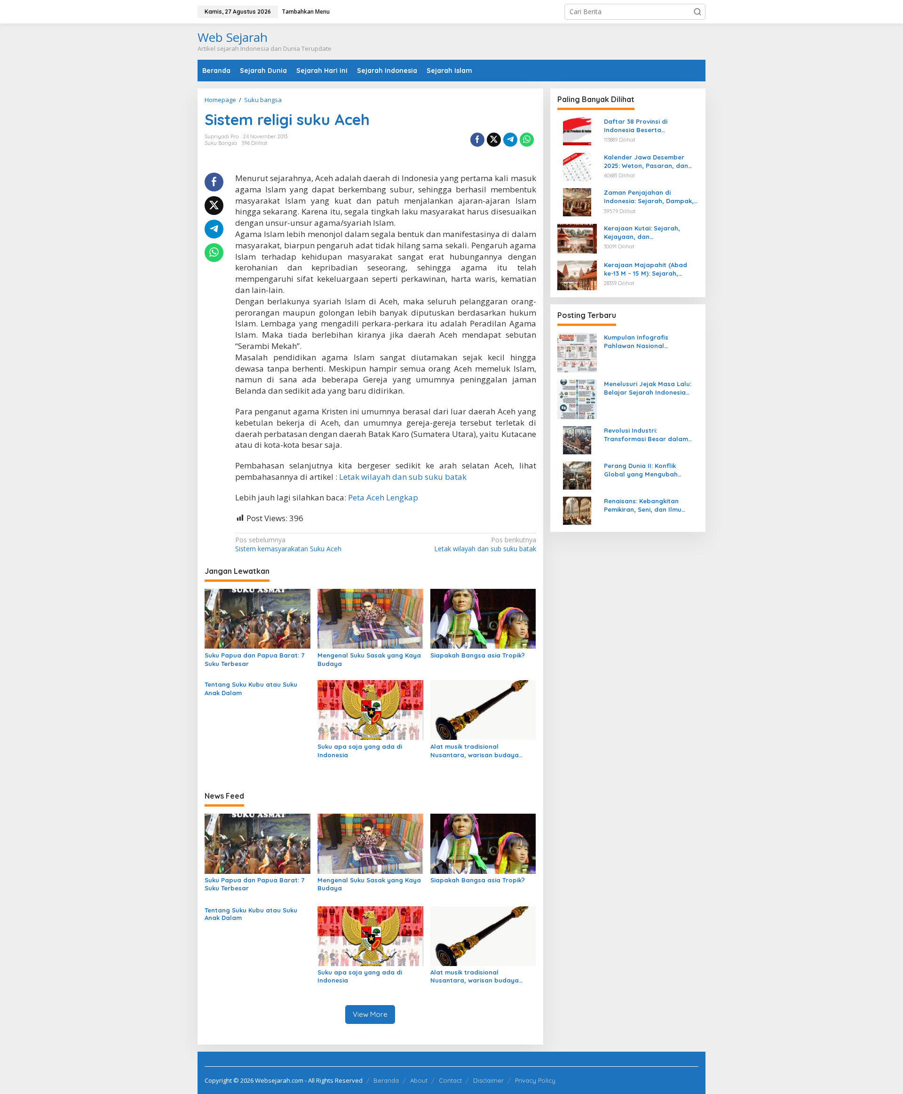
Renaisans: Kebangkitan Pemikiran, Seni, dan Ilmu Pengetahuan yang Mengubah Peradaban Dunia (651, 505)
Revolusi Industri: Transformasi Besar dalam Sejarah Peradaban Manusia (648, 435)
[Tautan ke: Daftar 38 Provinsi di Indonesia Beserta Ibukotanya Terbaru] (577, 130)
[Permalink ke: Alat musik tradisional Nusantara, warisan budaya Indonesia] (483, 709)
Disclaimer (488, 1080)
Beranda (386, 1080)
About (419, 1080)
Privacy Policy (535, 1080)
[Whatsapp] (527, 140)
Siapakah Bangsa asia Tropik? (477, 655)
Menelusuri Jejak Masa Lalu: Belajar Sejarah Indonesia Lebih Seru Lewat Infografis (647, 388)
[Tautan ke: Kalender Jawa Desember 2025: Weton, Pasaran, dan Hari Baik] (577, 165)
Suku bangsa (221, 143)
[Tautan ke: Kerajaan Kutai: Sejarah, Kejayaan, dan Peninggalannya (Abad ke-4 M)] (577, 237)
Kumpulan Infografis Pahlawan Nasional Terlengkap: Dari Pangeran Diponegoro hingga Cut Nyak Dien (649, 341)
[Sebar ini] (477, 140)
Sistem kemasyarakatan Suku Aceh (288, 544)
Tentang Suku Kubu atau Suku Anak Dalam (251, 689)
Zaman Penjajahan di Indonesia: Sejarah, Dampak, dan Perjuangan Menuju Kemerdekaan (649, 197)
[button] (697, 12)
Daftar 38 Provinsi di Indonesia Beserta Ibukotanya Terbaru (635, 126)
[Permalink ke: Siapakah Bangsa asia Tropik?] (483, 618)
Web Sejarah (233, 37)
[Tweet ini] (494, 140)
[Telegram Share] (510, 140)
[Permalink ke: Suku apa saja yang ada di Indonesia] (370, 709)
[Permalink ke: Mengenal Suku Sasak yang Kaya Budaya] (370, 618)
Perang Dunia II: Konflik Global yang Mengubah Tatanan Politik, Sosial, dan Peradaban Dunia (646, 470)
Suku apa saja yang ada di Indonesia (359, 751)
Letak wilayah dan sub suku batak (403, 476)
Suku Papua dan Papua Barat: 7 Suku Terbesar (254, 659)
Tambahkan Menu (306, 12)
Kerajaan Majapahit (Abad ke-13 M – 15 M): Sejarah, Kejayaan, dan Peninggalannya (645, 269)
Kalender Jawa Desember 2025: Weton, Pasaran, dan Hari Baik (646, 161)
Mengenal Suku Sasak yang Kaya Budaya (369, 659)
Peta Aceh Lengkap (383, 497)
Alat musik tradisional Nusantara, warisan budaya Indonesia (474, 751)
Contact (450, 1080)
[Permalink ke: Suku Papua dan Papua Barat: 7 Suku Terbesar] (257, 618)
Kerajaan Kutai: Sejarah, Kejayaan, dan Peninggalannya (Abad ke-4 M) (647, 232)
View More (370, 1014)
